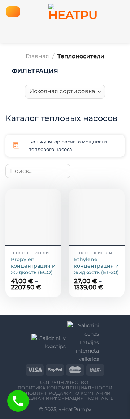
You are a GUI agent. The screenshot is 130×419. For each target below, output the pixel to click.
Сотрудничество (64, 382)
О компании (93, 393)
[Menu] (13, 11)
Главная (37, 56)
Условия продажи (45, 393)
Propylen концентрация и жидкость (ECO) (33, 265)
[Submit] (63, 171)
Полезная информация (50, 398)
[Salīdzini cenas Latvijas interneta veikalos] (82, 342)
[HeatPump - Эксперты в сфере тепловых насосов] (72, 11)
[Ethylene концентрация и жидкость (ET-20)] (97, 217)
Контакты (101, 398)
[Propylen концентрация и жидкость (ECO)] (33, 217)
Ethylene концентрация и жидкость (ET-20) (96, 265)
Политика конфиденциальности (65, 387)
